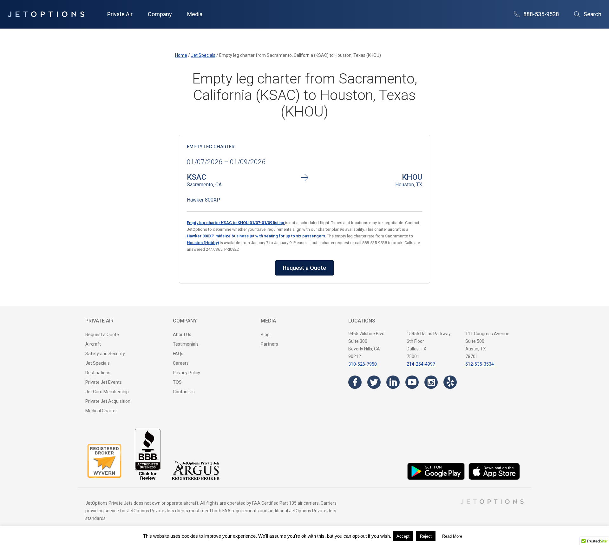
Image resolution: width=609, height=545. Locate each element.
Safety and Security (105, 353)
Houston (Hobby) (203, 242)
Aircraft (93, 344)
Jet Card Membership (107, 391)
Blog (265, 334)
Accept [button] (402, 536)
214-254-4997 (421, 364)
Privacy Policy (186, 372)
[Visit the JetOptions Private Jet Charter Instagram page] (431, 382)
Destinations (97, 372)
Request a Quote (304, 267)
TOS (177, 382)
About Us (182, 334)
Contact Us (184, 391)
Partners (269, 344)
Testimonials (186, 344)
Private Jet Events (103, 382)
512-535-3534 (479, 364)
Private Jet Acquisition (107, 401)
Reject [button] (426, 536)
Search (592, 14)
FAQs (178, 353)
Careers (181, 363)
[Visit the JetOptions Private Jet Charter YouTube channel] (412, 382)
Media (194, 14)
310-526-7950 (362, 364)
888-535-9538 (541, 14)
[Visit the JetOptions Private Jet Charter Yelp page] (450, 382)
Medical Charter (101, 410)
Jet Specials (97, 363)
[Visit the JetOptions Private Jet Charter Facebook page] (355, 382)
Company (160, 14)
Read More (452, 536)
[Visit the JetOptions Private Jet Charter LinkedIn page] (393, 382)
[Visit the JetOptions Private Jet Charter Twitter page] (374, 382)
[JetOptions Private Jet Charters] (46, 14)
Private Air (120, 14)
